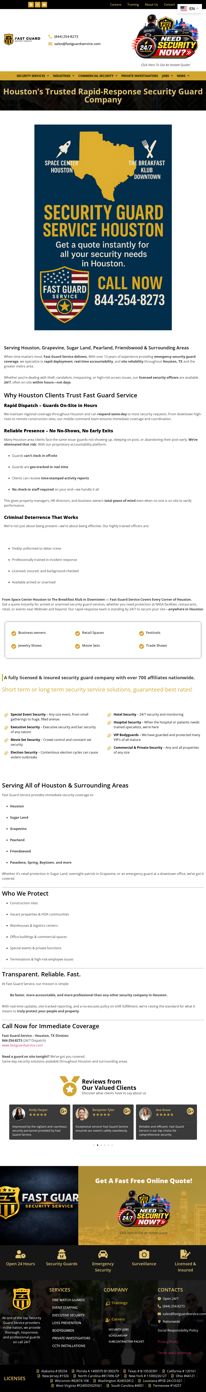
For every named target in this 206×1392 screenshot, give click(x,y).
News (181, 76)
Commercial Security (95, 76)
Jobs (165, 76)
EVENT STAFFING (65, 1307)
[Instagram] (37, 4)
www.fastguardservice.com (22, 1045)
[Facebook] (31, 4)
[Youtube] (44, 4)
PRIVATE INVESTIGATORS (71, 1338)
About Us (151, 4)
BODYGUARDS (63, 1330)
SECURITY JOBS (119, 1329)
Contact (169, 4)
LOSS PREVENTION (66, 1323)
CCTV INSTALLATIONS (68, 1346)
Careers (115, 4)
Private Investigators (139, 76)
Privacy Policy (168, 1341)
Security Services (31, 76)
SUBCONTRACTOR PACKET (126, 1341)
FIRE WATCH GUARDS (68, 1300)
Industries (61, 76)
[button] (33, 75)
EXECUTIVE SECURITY (68, 1315)
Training (133, 4)
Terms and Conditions (174, 1353)
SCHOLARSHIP (118, 1335)
